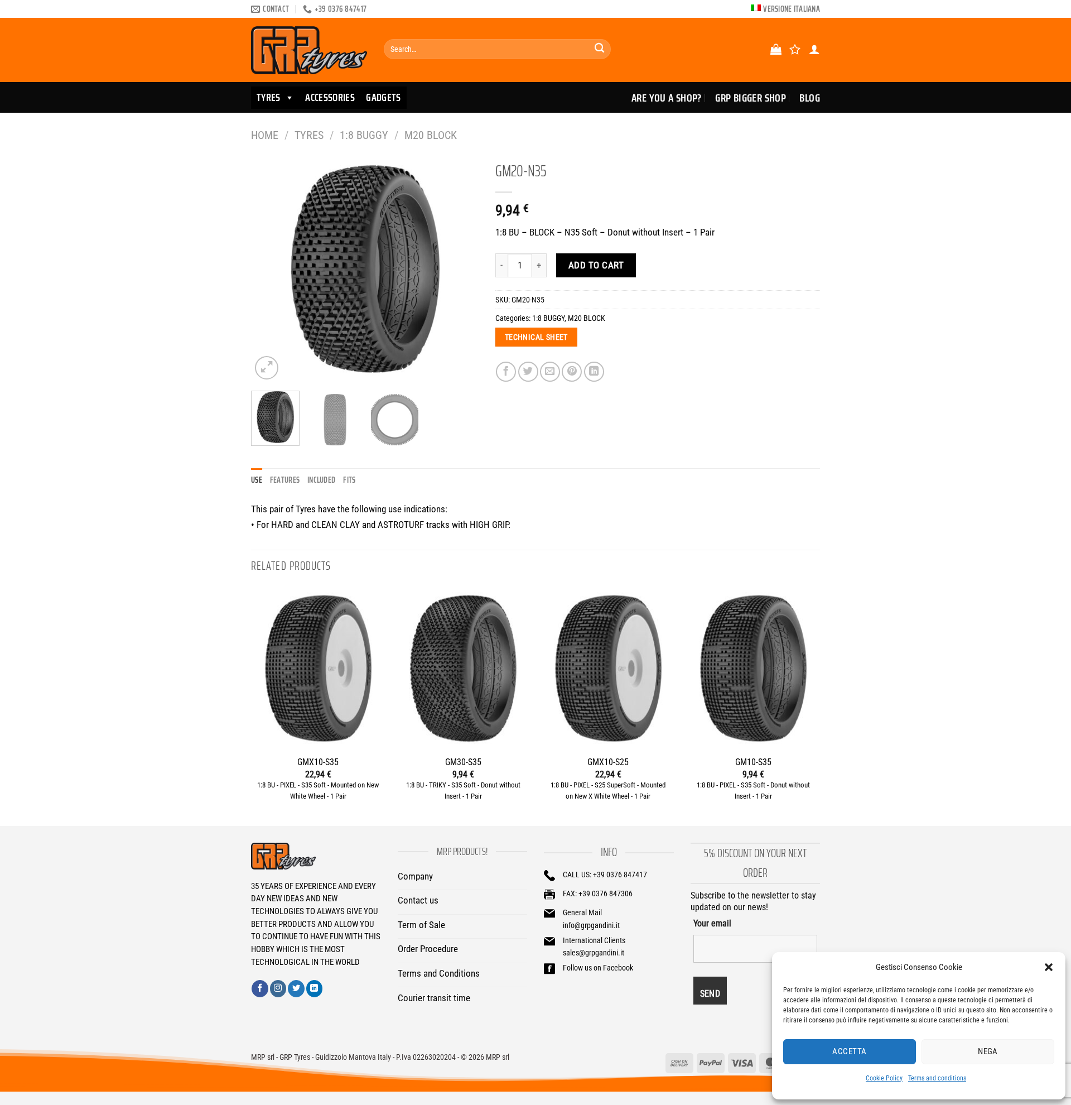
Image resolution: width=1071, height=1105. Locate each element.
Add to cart (596, 265)
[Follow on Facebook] (260, 988)
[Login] (814, 49)
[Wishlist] (794, 49)
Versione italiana (791, 9)
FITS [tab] (349, 480)
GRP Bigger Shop (750, 97)
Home (264, 135)
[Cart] (775, 49)
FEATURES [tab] (285, 480)
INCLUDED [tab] (321, 480)
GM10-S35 (753, 762)
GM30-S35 (463, 762)
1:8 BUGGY (364, 135)
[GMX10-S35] (318, 668)
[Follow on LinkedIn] (314, 988)
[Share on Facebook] (506, 372)
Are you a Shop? (666, 97)
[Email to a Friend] (550, 372)
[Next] (460, 268)
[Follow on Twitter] (296, 988)
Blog (809, 97)
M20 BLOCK (430, 135)
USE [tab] (256, 480)
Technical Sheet (536, 337)
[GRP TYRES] (309, 50)
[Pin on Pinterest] (572, 372)
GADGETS (383, 97)
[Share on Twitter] (528, 372)
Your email (712, 923)
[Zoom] (266, 367)
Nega (988, 1051)
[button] (1048, 967)
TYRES (269, 97)
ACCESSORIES (330, 97)
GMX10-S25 (608, 762)
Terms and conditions (937, 1078)
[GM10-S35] (753, 668)
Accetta (849, 1051)
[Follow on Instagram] (278, 988)
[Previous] (269, 268)
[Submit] (599, 49)
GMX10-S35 (318, 762)
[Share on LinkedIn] (594, 372)
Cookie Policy (884, 1078)
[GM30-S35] (463, 668)
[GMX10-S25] (608, 668)
